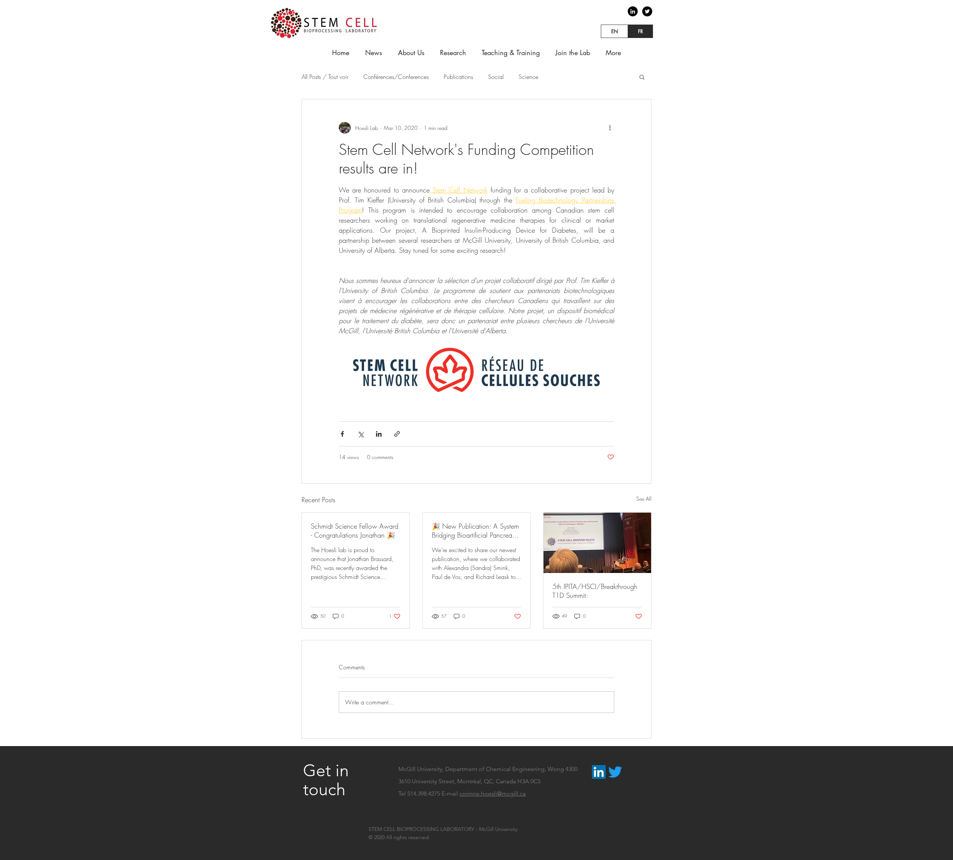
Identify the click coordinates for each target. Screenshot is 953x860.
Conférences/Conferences (396, 77)
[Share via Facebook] (342, 433)
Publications (458, 77)
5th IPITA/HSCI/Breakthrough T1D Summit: (594, 591)
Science (528, 77)
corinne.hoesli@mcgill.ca (492, 793)
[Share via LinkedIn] (378, 433)
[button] (642, 77)
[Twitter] (647, 11)
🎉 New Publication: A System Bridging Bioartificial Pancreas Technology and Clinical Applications (475, 530)
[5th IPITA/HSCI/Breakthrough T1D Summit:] (597, 543)
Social (496, 77)
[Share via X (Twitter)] (360, 433)
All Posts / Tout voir (325, 77)
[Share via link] (397, 433)
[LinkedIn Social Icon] (599, 772)
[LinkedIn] (633, 11)
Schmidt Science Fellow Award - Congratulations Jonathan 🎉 (354, 530)
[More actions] (609, 127)
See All (643, 498)
